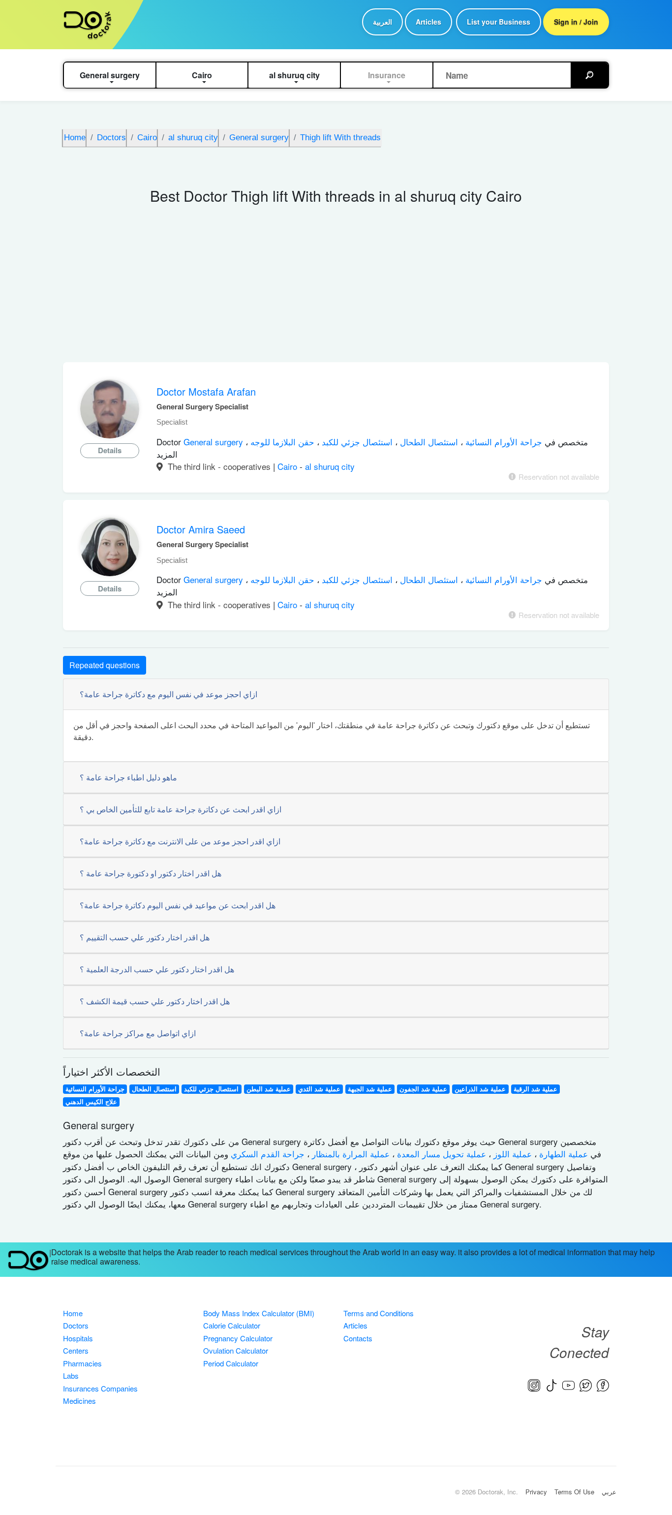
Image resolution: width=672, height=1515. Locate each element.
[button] (109, 75)
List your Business (498, 22)
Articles (428, 22)
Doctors (76, 1325)
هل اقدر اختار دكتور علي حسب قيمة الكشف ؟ (155, 1001)
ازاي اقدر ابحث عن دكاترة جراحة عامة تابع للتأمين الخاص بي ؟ (180, 809)
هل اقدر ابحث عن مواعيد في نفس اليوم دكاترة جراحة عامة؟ (177, 905)
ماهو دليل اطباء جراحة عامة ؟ (128, 777)
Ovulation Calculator (235, 1350)
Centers (76, 1350)
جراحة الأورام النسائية (502, 441)
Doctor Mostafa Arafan (206, 391)
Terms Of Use (574, 1491)
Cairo (288, 466)
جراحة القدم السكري (266, 1153)
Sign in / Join (576, 22)
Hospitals (78, 1338)
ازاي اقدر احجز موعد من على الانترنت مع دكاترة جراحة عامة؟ (180, 841)
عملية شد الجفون (423, 1088)
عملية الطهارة (562, 1153)
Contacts (357, 1338)
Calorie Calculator (231, 1325)
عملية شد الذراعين (480, 1088)
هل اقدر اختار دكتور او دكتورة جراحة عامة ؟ (150, 873)
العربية (382, 22)
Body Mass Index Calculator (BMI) (258, 1313)
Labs (71, 1375)
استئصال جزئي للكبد (356, 441)
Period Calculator (230, 1363)
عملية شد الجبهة (370, 1088)
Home (73, 1313)
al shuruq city (330, 466)
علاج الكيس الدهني (91, 1101)
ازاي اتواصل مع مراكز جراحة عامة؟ (138, 1033)
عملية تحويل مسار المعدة (440, 1153)
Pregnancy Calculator (238, 1338)
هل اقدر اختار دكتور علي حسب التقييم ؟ (145, 937)
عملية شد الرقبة (535, 1088)
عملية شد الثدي (319, 1088)
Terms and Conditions (378, 1313)
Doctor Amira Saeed (200, 529)
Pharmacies (82, 1363)
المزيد (167, 454)
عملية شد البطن (268, 1088)
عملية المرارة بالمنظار (349, 1153)
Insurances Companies (100, 1388)
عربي (609, 1491)
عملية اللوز (511, 1153)
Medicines (79, 1400)
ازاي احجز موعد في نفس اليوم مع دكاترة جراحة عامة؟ (168, 694)
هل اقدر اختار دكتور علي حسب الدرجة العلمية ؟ (157, 969)
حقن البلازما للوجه (281, 441)
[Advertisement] (336, 288)
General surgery (214, 441)
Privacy (536, 1491)
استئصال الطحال (427, 441)
